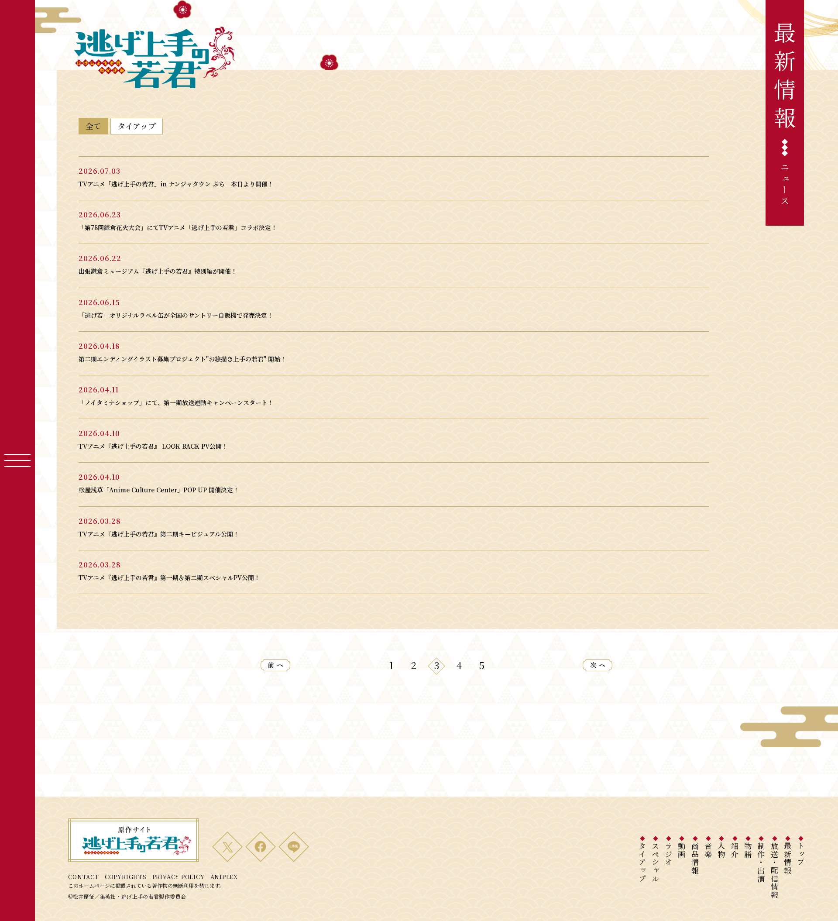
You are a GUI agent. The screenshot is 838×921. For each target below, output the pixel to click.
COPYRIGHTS (126, 877)
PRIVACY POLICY (178, 877)
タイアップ (642, 862)
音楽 (708, 850)
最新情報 (787, 858)
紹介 (734, 850)
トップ (801, 854)
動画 (682, 850)
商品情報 (695, 858)
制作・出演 (761, 862)
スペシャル (655, 862)
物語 (748, 850)
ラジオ (669, 854)
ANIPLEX (224, 877)
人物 (721, 850)
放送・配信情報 (774, 870)
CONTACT (83, 877)
